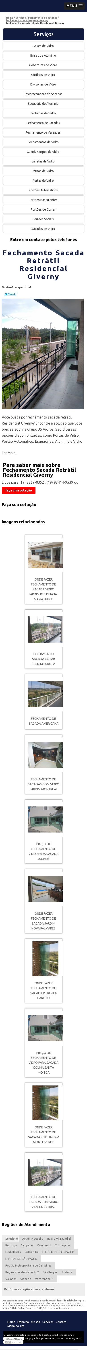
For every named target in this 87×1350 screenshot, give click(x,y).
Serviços (44, 34)
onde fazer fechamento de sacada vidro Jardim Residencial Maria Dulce (43, 589)
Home (11, 1321)
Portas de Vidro (43, 180)
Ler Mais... (9, 453)
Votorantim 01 (44, 1278)
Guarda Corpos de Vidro (43, 152)
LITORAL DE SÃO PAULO (58, 1252)
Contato (61, 1321)
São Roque (50, 1272)
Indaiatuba (32, 1252)
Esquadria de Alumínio (43, 103)
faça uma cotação (18, 490)
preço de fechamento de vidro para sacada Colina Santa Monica (43, 1062)
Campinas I (44, 1245)
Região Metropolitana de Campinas (28, 1265)
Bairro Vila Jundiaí (59, 1238)
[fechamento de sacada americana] (43, 694)
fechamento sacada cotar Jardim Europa (43, 659)
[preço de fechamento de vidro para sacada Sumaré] (43, 819)
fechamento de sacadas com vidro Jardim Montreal (43, 784)
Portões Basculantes (43, 200)
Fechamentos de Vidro (43, 142)
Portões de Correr (43, 209)
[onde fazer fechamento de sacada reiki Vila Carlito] (43, 958)
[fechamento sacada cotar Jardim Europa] (43, 629)
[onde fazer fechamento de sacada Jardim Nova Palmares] (43, 889)
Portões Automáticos (43, 190)
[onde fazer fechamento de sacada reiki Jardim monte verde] (43, 1103)
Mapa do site (15, 1325)
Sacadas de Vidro (43, 229)
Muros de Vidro (43, 171)
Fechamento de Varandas (43, 132)
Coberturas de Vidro (43, 65)
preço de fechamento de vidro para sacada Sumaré (43, 851)
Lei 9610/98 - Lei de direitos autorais (52, 1308)
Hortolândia (13, 1252)
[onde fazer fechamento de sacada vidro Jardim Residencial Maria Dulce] (43, 555)
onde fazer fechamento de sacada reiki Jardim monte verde (43, 1135)
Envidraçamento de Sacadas (43, 94)
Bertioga (11, 1245)
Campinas (27, 1245)
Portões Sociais (43, 219)
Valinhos (11, 1278)
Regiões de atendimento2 (22, 1272)
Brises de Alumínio (43, 55)
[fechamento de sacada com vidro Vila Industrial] (43, 1172)
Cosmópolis (62, 1245)
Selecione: (12, 1238)
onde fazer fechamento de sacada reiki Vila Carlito (43, 990)
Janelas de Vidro (43, 161)
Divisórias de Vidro (43, 84)
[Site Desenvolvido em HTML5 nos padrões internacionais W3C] (13, 1342)
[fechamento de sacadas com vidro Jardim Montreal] (43, 755)
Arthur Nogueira (33, 1238)
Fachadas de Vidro (43, 113)
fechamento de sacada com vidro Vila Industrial (43, 1202)
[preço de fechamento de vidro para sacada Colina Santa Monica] (43, 1028)
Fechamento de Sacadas (43, 123)
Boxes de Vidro (43, 46)
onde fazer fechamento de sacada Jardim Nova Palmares (43, 921)
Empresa (23, 1321)
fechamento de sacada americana (43, 721)
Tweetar (10, 294)
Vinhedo (25, 1278)
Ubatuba (66, 1272)
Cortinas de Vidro (43, 75)
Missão (35, 1321)
